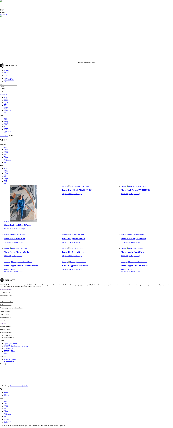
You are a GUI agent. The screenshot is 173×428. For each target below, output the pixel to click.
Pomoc (2, 299)
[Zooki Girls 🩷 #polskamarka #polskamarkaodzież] (86, 379)
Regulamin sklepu (5, 329)
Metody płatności (5, 311)
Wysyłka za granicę (5, 317)
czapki (5, 109)
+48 (1, 292)
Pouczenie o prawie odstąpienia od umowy (12, 308)
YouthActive (7, 110)
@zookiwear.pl (7, 295)
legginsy (6, 100)
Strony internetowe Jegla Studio (19, 386)
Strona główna (4, 136)
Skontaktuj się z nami (6, 289)
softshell (6, 99)
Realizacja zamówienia (6, 302)
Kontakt (2, 320)
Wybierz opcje (78, 194)
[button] (86, 115)
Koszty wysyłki (4, 314)
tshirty (5, 104)
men (5, 112)
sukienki (6, 102)
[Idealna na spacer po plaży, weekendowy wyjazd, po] (86, 370)
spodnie (6, 107)
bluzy (5, 97)
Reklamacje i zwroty (6, 305)
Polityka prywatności (6, 326)
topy (5, 105)
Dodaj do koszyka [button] (20, 228)
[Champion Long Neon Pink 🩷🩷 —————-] (144, 380)
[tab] (86, 289)
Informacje (3, 323)
